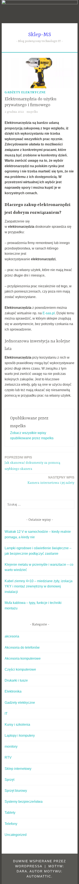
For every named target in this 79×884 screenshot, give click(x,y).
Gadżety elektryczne (25, 92)
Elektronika (13, 691)
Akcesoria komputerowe (23, 658)
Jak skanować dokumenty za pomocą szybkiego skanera (32, 463)
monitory (11, 746)
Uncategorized (16, 835)
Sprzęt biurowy (16, 790)
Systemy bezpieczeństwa (24, 801)
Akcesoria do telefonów (22, 647)
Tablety (10, 812)
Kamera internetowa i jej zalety (51, 480)
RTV (8, 757)
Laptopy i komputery (20, 735)
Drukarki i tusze (16, 680)
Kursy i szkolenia (17, 724)
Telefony (11, 824)
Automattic (39, 876)
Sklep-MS (39, 35)
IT (6, 713)
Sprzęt (9, 779)
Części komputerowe (20, 669)
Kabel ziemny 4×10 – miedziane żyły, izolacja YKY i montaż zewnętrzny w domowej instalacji (38, 586)
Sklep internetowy (18, 768)
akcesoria (12, 636)
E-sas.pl (49, 313)
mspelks (32, 112)
